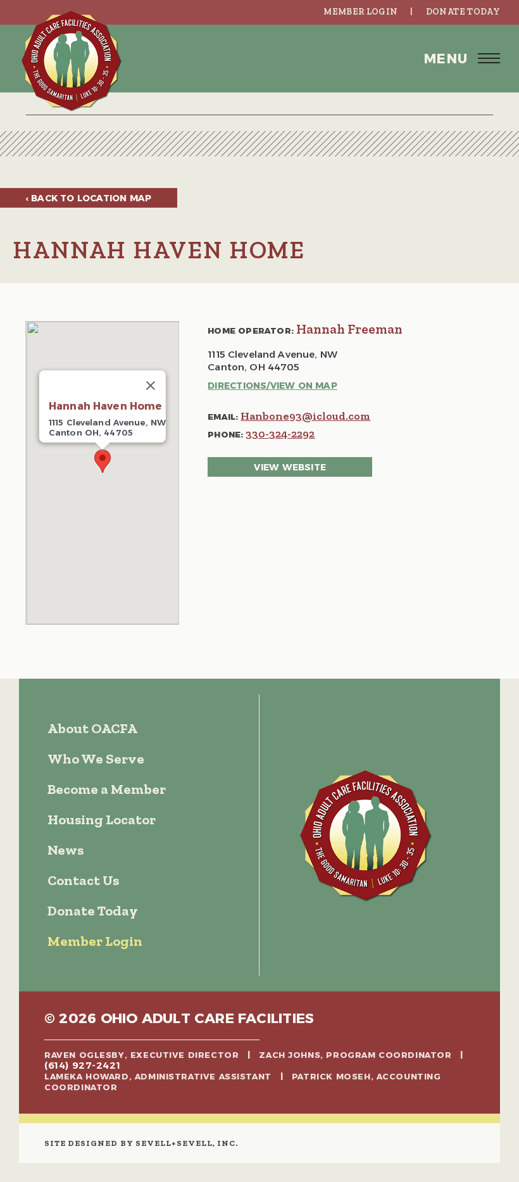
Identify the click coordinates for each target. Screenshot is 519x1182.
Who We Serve (95, 758)
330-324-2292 (280, 434)
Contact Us (83, 880)
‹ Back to (89, 198)
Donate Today (463, 11)
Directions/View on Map (272, 385)
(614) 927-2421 (82, 1065)
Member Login (360, 11)
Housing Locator (101, 819)
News (65, 849)
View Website (290, 467)
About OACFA (92, 728)
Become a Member (106, 789)
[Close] (150, 385)
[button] (259, 58)
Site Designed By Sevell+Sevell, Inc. (141, 1143)
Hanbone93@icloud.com (305, 416)
